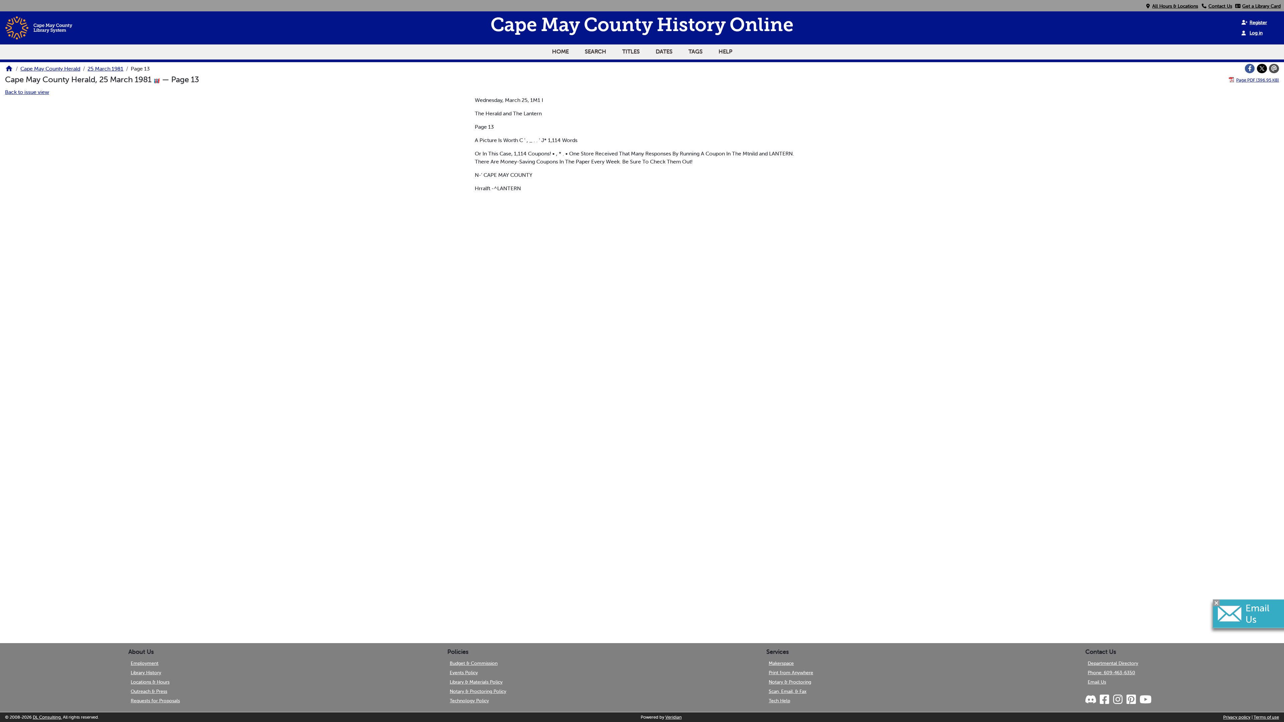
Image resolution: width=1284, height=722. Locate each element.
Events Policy (464, 673)
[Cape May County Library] (9, 70)
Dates (664, 51)
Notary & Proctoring (790, 682)
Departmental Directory (1113, 663)
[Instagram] (1117, 700)
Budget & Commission (474, 663)
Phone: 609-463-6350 (1111, 673)
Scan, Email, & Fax (788, 691)
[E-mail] (1274, 68)
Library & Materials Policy (476, 682)
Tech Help (779, 701)
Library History (146, 673)
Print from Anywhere (791, 673)
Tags (695, 51)
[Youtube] (1145, 700)
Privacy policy (1237, 717)
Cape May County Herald (50, 68)
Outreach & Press (149, 691)
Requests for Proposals (155, 701)
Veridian (673, 717)
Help (725, 51)
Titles (631, 51)
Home (560, 51)
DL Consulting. (47, 717)
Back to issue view (27, 92)
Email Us (1097, 682)
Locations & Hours (150, 682)
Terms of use (1266, 717)
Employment (144, 663)
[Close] (1216, 603)
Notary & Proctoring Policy (478, 691)
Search (595, 51)
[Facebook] (1250, 68)
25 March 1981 (105, 68)
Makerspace (781, 663)
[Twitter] (1262, 68)
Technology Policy (469, 701)
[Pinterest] (1131, 700)
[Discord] (1091, 700)
